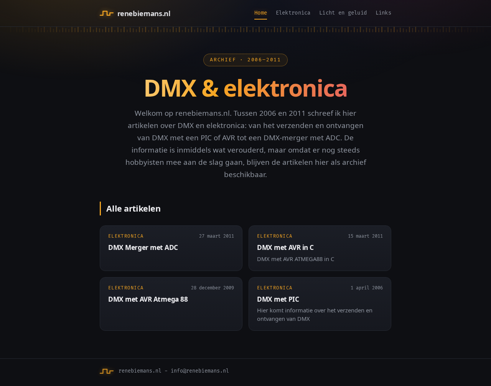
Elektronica (293, 13)
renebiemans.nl (143, 13)
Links (383, 13)
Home (260, 13)
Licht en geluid (343, 13)
